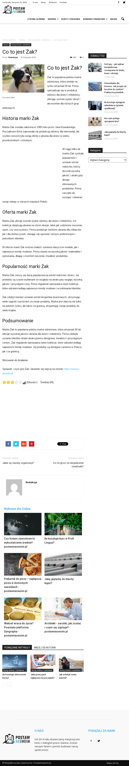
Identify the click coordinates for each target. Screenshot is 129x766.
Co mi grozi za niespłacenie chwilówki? (68, 464)
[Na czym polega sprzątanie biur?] (95, 121)
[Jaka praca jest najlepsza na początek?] (43, 663)
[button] (123, 19)
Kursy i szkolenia (70, 19)
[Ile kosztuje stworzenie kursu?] (14, 663)
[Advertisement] (64, 30)
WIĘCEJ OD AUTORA (45, 647)
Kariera (52, 19)
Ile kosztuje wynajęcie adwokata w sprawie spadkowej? (114, 105)
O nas (35, 2)
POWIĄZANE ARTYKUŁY (17, 647)
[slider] (12, 382)
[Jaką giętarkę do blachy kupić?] (95, 135)
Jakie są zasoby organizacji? (18, 462)
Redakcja (13, 57)
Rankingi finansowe (94, 19)
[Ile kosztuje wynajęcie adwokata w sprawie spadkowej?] (95, 105)
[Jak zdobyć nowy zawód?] (71, 663)
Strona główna (36, 19)
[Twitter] (124, 2)
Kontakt (63, 2)
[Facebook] (118, 2)
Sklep (43, 2)
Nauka (113, 19)
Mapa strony (113, 763)
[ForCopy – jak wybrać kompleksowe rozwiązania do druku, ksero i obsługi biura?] (95, 67)
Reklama (53, 2)
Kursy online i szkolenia (20, 45)
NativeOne (43, 643)
